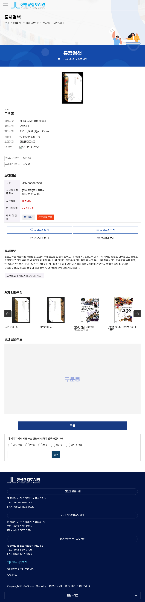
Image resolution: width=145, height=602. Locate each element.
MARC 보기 (107, 238)
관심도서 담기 (41, 230)
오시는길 (12, 575)
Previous (7, 313)
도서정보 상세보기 (24, 276)
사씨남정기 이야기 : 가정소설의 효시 (84, 328)
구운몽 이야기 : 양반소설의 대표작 (122, 328)
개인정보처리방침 (17, 562)
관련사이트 (72, 595)
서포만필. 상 (11, 327)
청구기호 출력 (41, 238)
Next (137, 313)
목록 (72, 425)
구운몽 (26, 164)
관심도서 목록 (107, 230)
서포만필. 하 (45, 327)
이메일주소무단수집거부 (20, 568)
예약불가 (28, 217)
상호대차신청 (45, 217)
